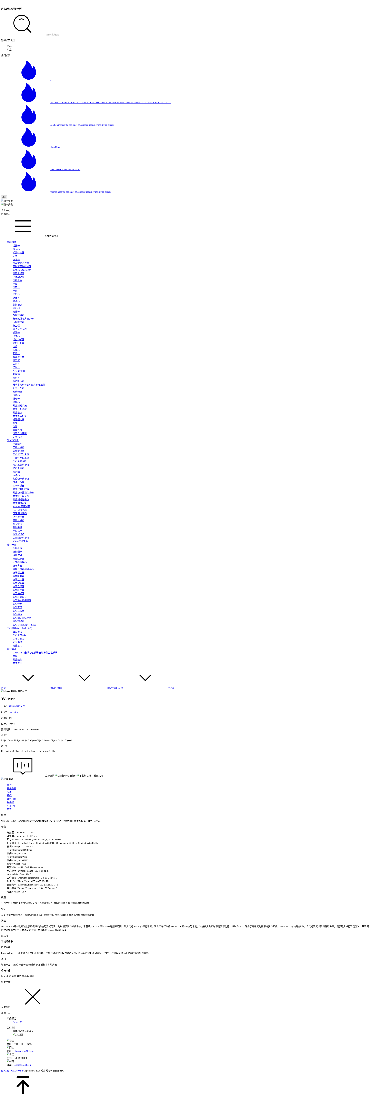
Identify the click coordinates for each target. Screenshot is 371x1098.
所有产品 (17, 1022)
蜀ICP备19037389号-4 (12, 1070)
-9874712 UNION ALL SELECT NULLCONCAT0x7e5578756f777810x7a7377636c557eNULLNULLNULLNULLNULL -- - (110, 102)
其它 (9, 809)
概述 (9, 785)
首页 (3, 688)
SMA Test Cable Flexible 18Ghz (65, 169)
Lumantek (13, 712)
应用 (9, 792)
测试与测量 (56, 688)
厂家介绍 (11, 806)
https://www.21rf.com (24, 1051)
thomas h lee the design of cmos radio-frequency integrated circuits (80, 192)
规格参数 (11, 788)
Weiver (171, 688)
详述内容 (11, 799)
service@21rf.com (22, 1065)
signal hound (56, 147)
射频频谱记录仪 (115, 688)
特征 (9, 795)
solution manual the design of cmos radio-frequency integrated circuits (82, 125)
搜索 (4, 197)
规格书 (10, 802)
